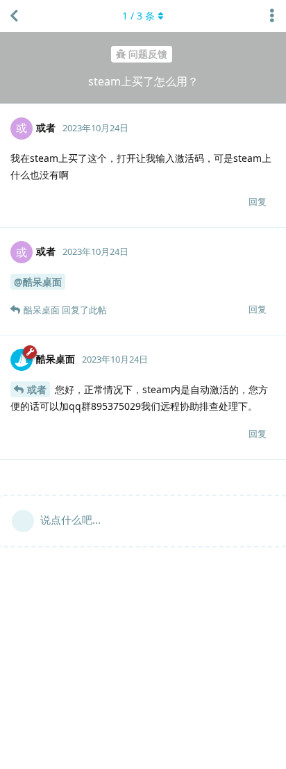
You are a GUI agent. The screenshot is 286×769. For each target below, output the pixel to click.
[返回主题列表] (14, 16)
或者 (37, 389)
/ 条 (138, 15)
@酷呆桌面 (38, 281)
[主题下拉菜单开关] (272, 16)
